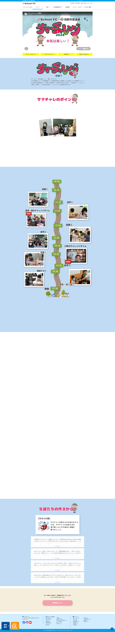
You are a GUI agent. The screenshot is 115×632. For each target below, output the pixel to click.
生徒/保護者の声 (57, 7)
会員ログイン (87, 620)
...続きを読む (57, 546)
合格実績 (67, 7)
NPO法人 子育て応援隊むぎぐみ (62, 620)
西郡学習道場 (49, 622)
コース (37, 7)
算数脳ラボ (48, 621)
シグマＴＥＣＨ (49, 623)
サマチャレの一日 (48, 54)
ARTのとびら (59, 623)
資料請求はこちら (57, 603)
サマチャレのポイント (31, 54)
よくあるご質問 (87, 7)
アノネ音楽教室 (59, 621)
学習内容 (66, 54)
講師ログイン (87, 621)
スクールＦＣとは (27, 7)
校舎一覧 (75, 620)
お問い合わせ (76, 623)
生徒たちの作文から (84, 54)
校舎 (47, 7)
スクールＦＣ (49, 620)
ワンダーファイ (59, 622)
